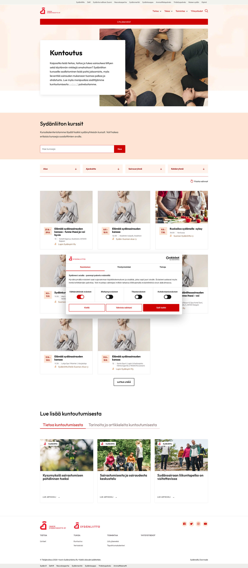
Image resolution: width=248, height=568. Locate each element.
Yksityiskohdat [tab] (124, 267)
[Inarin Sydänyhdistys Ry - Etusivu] (53, 524)
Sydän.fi (43, 566)
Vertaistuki (78, 545)
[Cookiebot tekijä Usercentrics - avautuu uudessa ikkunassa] (168, 258)
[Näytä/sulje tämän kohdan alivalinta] (160, 11)
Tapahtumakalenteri (116, 545)
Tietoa (156, 11)
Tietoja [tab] (163, 267)
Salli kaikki (161, 308)
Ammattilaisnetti (120, 566)
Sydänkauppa (147, 2)
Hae (120, 149)
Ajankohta (91, 169)
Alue (45, 169)
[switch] (109, 297)
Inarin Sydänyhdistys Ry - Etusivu (60, 11)
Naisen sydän (193, 2)
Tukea (167, 11)
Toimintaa (180, 11)
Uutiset (43, 541)
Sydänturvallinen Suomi (102, 2)
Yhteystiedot (197, 11)
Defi (88, 2)
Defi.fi (51, 566)
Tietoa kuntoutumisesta (63, 424)
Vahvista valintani (124, 308)
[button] (206, 11)
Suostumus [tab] (85, 267)
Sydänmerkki (134, 2)
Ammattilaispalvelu (163, 2)
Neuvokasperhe (120, 2)
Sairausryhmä (135, 169)
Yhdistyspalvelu (180, 2)
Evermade (204, 560)
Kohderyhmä (177, 169)
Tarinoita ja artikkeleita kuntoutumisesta (123, 424)
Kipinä (204, 2)
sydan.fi (73, 84)
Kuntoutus (78, 541)
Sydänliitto (80, 2)
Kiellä (86, 308)
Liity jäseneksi (113, 541)
